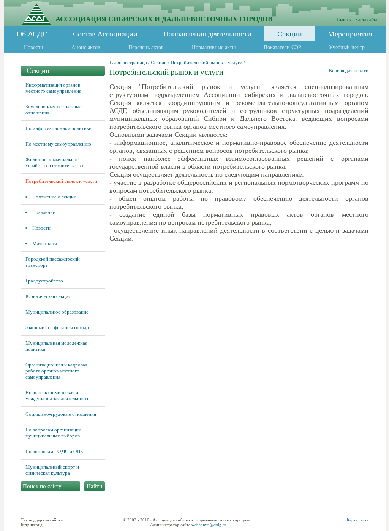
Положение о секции (54, 197)
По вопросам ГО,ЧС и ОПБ (54, 451)
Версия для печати (348, 70)
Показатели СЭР (282, 47)
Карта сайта (366, 19)
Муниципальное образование (57, 312)
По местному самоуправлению (58, 144)
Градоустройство (44, 281)
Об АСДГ (32, 34)
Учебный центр (347, 47)
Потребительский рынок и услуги (61, 181)
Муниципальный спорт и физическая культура (52, 470)
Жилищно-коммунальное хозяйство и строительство (54, 162)
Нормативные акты (214, 47)
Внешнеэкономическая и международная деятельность (57, 395)
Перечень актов (146, 47)
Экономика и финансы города (57, 327)
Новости (33, 47)
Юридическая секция (48, 296)
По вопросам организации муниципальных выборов (53, 433)
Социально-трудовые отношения (60, 414)
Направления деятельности (207, 34)
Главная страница (128, 62)
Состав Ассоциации (105, 34)
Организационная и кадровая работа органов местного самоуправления (56, 371)
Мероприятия (350, 34)
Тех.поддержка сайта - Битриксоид (42, 522)
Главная (344, 19)
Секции (289, 34)
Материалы (44, 243)
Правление (43, 212)
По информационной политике (58, 128)
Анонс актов (85, 47)
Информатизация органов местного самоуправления (53, 88)
